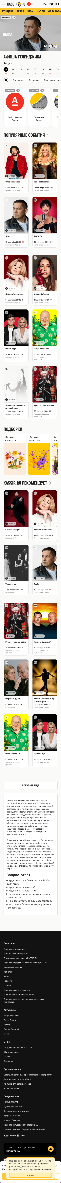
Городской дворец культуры (41, 358)
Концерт (7, 11)
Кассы (7, 1056)
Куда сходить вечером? (22, 887)
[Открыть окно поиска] (45, 4)
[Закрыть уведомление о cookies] (52, 1160)
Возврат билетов (12, 1120)
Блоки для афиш (11, 1088)
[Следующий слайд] (56, 46)
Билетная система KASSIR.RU (18, 1079)
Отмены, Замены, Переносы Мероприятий (24, 1129)
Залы (6, 976)
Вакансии (8, 1061)
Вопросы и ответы (12, 1115)
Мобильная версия (13, 967)
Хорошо (30, 1175)
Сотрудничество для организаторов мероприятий (28, 1074)
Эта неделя (18, 80)
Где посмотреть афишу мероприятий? (30, 900)
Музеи (40, 11)
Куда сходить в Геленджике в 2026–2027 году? (28, 882)
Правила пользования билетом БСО (21, 1125)
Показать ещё (30, 785)
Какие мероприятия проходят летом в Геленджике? (29, 896)
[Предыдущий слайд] (51, 46)
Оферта (7, 985)
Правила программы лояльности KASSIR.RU (25, 962)
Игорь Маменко (11, 1015)
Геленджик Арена (12, 190)
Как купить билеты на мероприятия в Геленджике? (29, 906)
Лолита (7, 1024)
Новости (8, 981)
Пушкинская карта (13, 1106)
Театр (20, 11)
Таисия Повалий (11, 1029)
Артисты (8, 972)
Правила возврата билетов (17, 990)
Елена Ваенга (10, 1020)
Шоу (30, 11)
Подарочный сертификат (16, 953)
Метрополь (10, 593)
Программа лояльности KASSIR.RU (20, 958)
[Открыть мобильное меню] (3, 4)
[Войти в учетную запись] (57, 4)
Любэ (6, 1034)
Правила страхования (14, 949)
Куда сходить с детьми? (22, 890)
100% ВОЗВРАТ (11, 1102)
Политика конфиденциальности (19, 994)
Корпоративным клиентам (16, 1111)
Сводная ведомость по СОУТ (18, 1047)
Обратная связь (11, 1052)
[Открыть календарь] (6, 80)
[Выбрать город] (51, 4)
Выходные (34, 80)
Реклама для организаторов (17, 1084)
